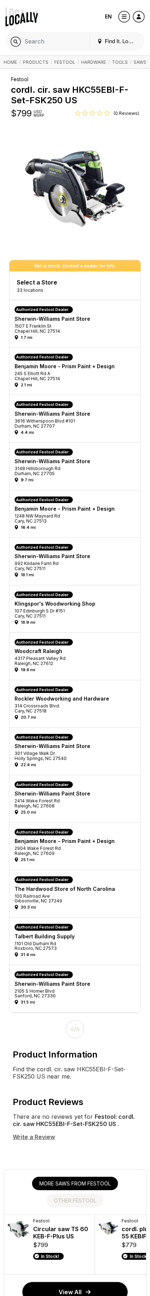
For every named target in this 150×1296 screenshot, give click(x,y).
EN (108, 16)
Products (35, 62)
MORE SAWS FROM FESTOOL (75, 1183)
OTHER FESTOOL (75, 1200)
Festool (64, 62)
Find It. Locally (121, 41)
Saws (140, 62)
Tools (120, 62)
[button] (78, 325)
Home (10, 62)
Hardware (93, 62)
